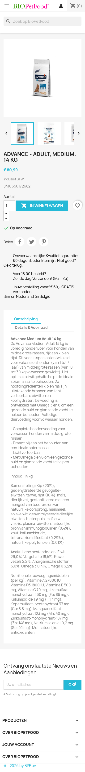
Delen (19, 241)
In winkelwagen (42, 205)
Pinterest (43, 241)
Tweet (31, 241)
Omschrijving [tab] (26, 319)
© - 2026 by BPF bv (20, 765)
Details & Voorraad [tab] (31, 327)
